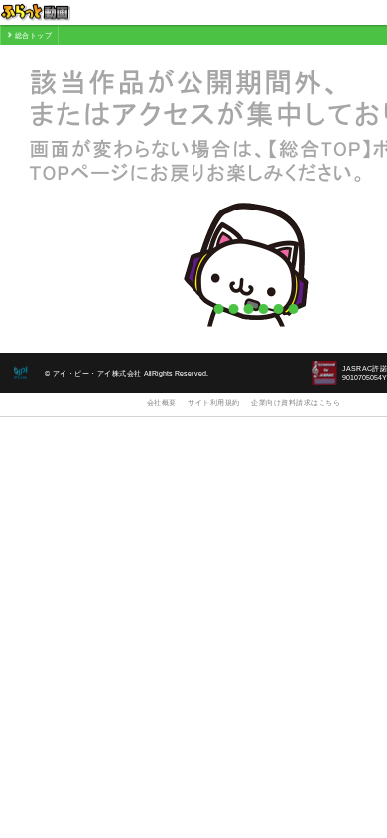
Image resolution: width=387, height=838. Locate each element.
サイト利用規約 (214, 403)
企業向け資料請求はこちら (295, 403)
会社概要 (162, 403)
